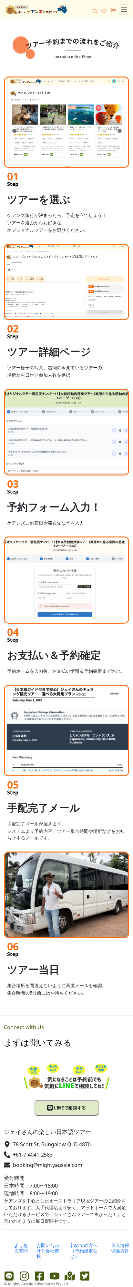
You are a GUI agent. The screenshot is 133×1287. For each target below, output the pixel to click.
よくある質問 (21, 1248)
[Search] (95, 11)
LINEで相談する (69, 1108)
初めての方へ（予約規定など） (83, 1250)
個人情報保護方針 (120, 1248)
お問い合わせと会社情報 (47, 1250)
